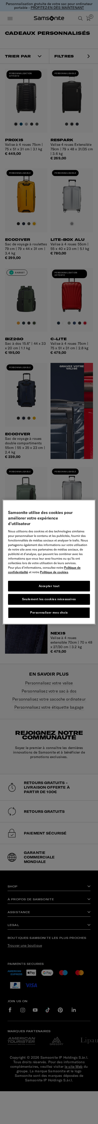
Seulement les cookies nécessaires (49, 599)
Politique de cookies (54, 572)
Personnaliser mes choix (49, 612)
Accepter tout (49, 586)
